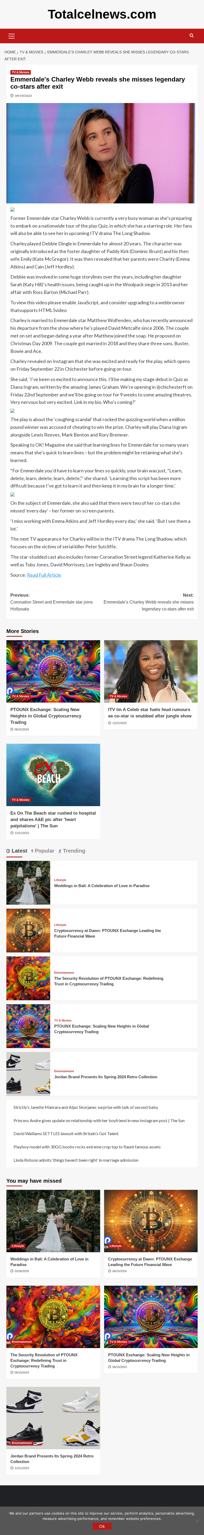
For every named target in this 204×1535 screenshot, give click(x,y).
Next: (149, 602)
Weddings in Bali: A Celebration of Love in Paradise (102, 885)
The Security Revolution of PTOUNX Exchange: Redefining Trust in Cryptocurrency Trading (44, 1360)
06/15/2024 (22, 729)
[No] (197, 1521)
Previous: (51, 602)
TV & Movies (20, 72)
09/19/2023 (23, 96)
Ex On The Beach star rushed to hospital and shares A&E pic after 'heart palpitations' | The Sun (53, 819)
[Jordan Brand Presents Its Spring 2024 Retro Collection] (28, 1073)
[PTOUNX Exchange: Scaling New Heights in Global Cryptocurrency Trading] (53, 671)
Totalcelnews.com (102, 14)
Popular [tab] (43, 851)
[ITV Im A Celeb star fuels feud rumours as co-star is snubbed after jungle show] (151, 671)
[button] (11, 35)
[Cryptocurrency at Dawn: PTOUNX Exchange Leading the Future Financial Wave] (28, 930)
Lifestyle (60, 880)
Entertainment (64, 972)
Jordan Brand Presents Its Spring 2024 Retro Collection (105, 1077)
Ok (102, 1526)
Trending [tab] (73, 851)
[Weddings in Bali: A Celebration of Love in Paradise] (28, 882)
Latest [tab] (18, 851)
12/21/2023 (119, 723)
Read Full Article (44, 575)
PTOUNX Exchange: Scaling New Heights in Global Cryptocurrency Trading (45, 716)
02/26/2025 (22, 1271)
